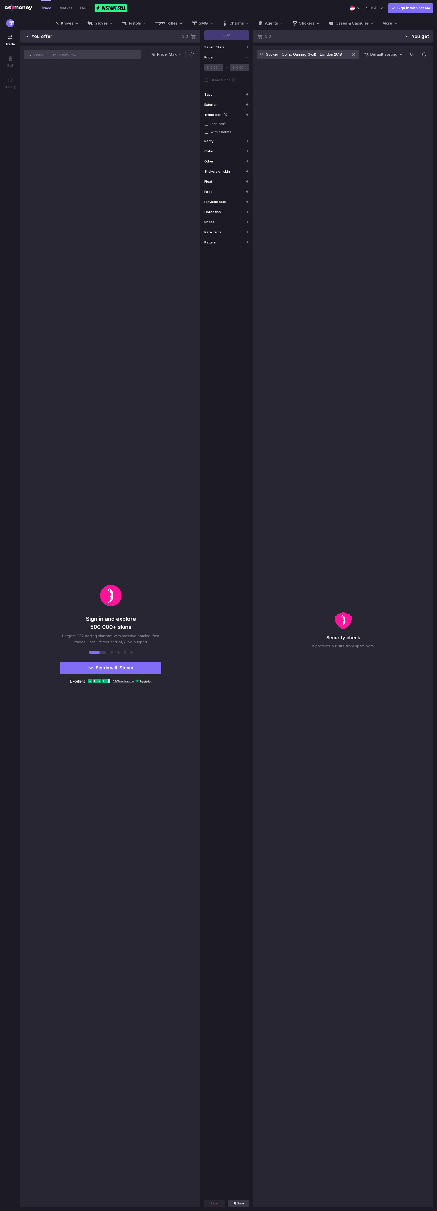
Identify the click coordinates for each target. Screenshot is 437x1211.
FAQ (83, 8)
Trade (46, 8)
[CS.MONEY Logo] (18, 8)
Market (65, 8)
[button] (191, 54)
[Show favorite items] (412, 54)
